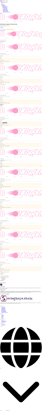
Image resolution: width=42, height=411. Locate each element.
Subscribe (7, 294)
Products (1, 30)
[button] (21, 368)
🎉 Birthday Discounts (5, 9)
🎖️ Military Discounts (5, 8)
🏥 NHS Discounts (5, 7)
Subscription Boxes (4, 5)
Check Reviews (3, 30)
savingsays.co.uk (3, 410)
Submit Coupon (2, 280)
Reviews (2, 4)
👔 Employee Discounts (5, 11)
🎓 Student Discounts (5, 6)
